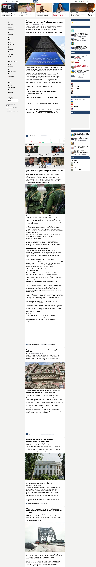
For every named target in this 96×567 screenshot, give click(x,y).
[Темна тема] (11, 1)
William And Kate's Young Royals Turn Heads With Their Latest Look (44, 166)
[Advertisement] (80, 121)
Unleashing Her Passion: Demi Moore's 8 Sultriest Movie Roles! (57, 154)
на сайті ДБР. (39, 302)
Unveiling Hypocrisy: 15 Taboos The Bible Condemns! (30, 154)
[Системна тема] (8, 1)
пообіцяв (28, 501)
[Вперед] (94, 10)
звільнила (56, 409)
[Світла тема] (6, 1)
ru (89, 1)
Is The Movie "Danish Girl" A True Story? (58, 166)
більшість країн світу (53, 308)
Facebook (32, 519)
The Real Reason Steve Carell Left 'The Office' (30, 166)
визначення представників (45, 111)
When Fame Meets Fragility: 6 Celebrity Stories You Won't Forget (44, 154)
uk (87, 1)
